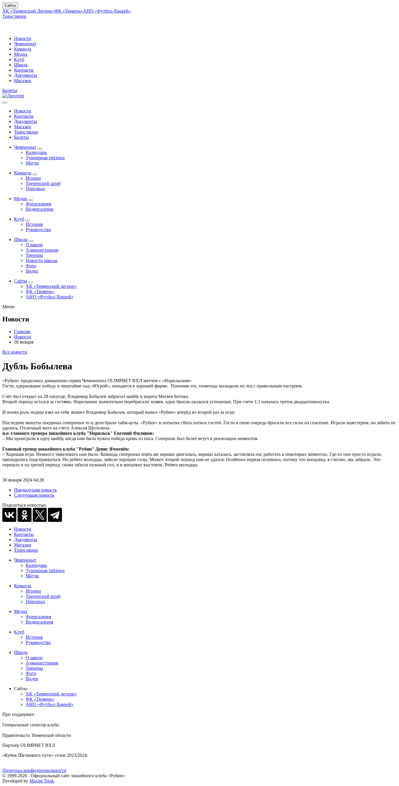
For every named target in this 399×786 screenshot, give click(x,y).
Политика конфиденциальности (34, 770)
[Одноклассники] (25, 515)
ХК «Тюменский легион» (51, 286)
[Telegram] (55, 515)
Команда (22, 48)
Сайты (10, 5)
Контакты (24, 69)
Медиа (20, 54)
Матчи (32, 162)
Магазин (22, 80)
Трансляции (14, 16)
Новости (22, 38)
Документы (25, 75)
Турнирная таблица (45, 157)
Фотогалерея (38, 203)
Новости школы (42, 260)
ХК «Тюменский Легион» (28, 10)
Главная (22, 331)
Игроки (33, 178)
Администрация (42, 249)
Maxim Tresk (42, 780)
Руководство (38, 229)
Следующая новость (34, 495)
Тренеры (34, 255)
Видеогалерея (39, 209)
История (34, 224)
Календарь (36, 152)
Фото (31, 265)
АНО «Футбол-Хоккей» (107, 10)
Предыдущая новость (35, 489)
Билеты (9, 90)
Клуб (19, 59)
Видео (32, 271)
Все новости (14, 351)
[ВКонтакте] (9, 515)
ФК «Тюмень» (68, 10)
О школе (34, 244)
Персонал (35, 188)
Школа (20, 64)
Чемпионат (25, 43)
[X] (40, 515)
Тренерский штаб (43, 183)
